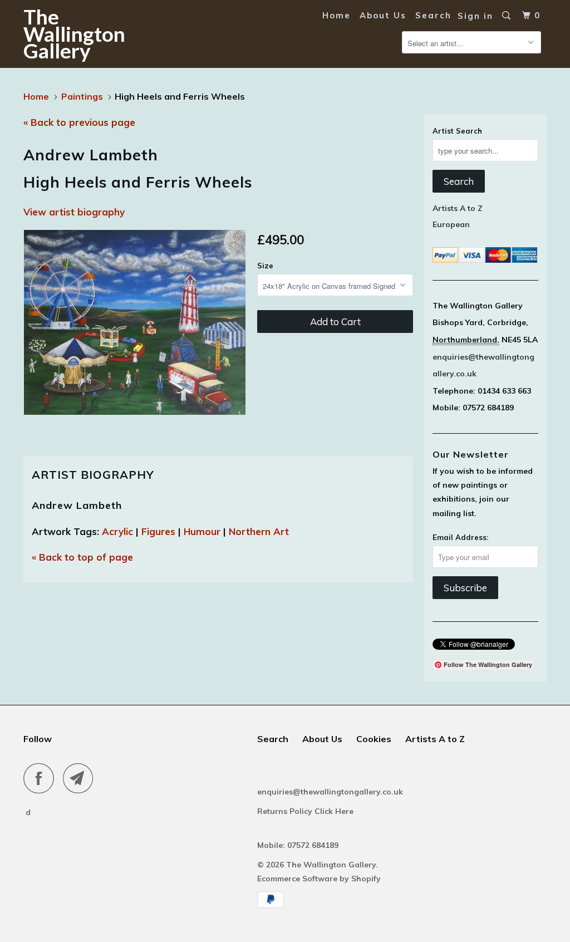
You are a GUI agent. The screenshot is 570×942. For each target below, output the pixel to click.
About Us (383, 15)
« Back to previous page (79, 122)
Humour (202, 531)
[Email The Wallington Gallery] (81, 778)
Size (265, 265)
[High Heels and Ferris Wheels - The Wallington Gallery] (134, 322)
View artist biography (74, 212)
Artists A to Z (458, 208)
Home (336, 15)
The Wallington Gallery (67, 33)
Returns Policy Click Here (306, 811)
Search (433, 15)
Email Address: (460, 537)
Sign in (475, 16)
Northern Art (259, 531)
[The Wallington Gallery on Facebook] (41, 778)
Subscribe (465, 587)
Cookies (373, 738)
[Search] (507, 16)
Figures (158, 531)
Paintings (82, 96)
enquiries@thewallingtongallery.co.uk (330, 792)
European (451, 224)
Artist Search (457, 130)
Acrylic (117, 531)
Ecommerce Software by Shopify (319, 879)
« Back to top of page (82, 557)
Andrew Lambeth (77, 505)
